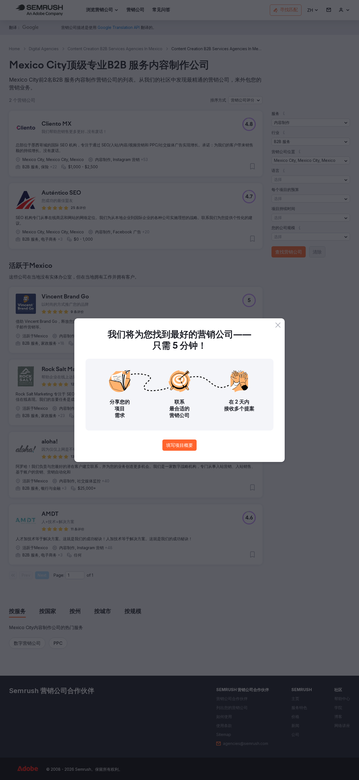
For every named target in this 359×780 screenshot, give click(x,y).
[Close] (278, 325)
